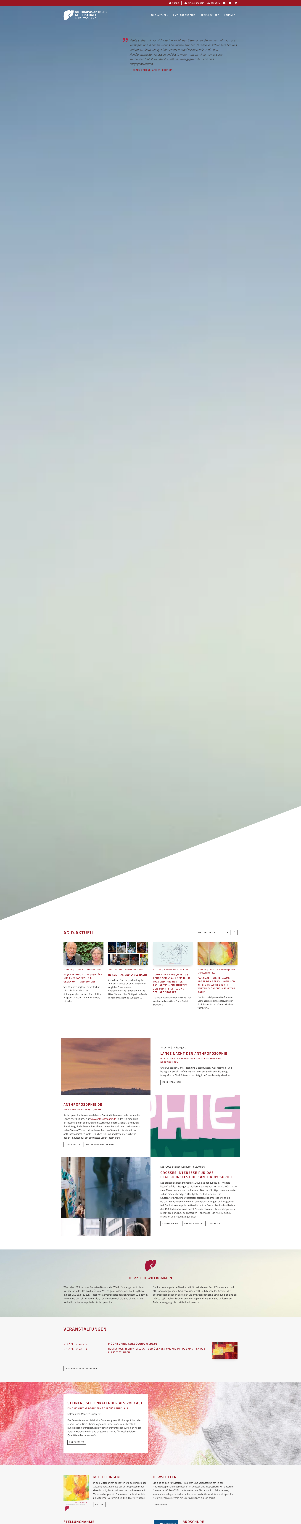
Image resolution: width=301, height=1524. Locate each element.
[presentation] (227, 932)
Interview (215, 1223)
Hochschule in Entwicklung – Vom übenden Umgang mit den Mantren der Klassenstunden (156, 1350)
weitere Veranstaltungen (81, 1368)
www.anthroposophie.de (103, 1119)
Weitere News (206, 932)
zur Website (73, 1144)
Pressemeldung (193, 1223)
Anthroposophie (184, 15)
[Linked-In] (236, 3)
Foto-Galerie (170, 1223)
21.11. (75, 1348)
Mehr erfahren (171, 1082)
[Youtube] (230, 3)
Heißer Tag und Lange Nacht (128, 975)
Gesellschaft (210, 15)
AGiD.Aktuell (159, 15)
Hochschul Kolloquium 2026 (132, 1343)
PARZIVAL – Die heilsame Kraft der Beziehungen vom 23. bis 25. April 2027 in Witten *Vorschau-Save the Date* (217, 985)
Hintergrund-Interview (100, 1144)
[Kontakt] (224, 3)
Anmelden (161, 1504)
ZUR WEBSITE (76, 1442)
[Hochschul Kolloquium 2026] (225, 1350)
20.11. (75, 1344)
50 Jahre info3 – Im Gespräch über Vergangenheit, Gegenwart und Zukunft (83, 978)
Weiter (99, 1504)
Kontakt (229, 15)
